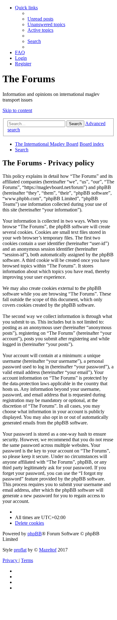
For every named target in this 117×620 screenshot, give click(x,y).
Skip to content (17, 110)
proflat (20, 549)
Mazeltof (47, 549)
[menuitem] (40, 18)
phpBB (34, 533)
